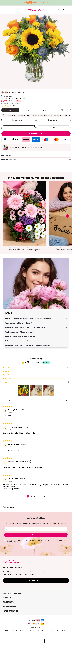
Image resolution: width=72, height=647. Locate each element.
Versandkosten (32, 630)
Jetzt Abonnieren (36, 535)
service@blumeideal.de (10, 574)
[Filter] (5, 400)
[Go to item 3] (48, 390)
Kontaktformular (36, 580)
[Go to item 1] (23, 390)
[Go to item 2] (36, 390)
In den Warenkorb (36, 133)
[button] (5, 106)
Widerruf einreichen (36, 641)
